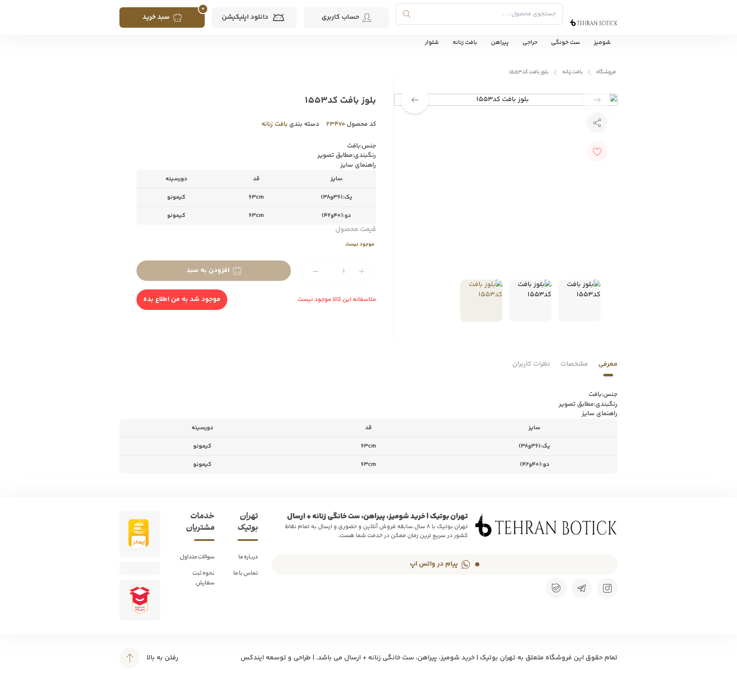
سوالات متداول (197, 557)
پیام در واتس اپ (434, 564)
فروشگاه (606, 72)
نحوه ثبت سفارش (203, 578)
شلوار (432, 42)
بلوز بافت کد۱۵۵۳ (528, 72)
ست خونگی (565, 42)
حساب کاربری (340, 17)
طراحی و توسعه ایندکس (276, 658)
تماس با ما (245, 573)
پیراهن (500, 42)
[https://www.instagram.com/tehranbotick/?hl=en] (607, 588)
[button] (415, 100)
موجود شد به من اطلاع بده (182, 299)
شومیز (602, 42)
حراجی (529, 42)
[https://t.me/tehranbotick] (582, 588)
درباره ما (248, 557)
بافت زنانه (465, 42)
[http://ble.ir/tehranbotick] (556, 588)
